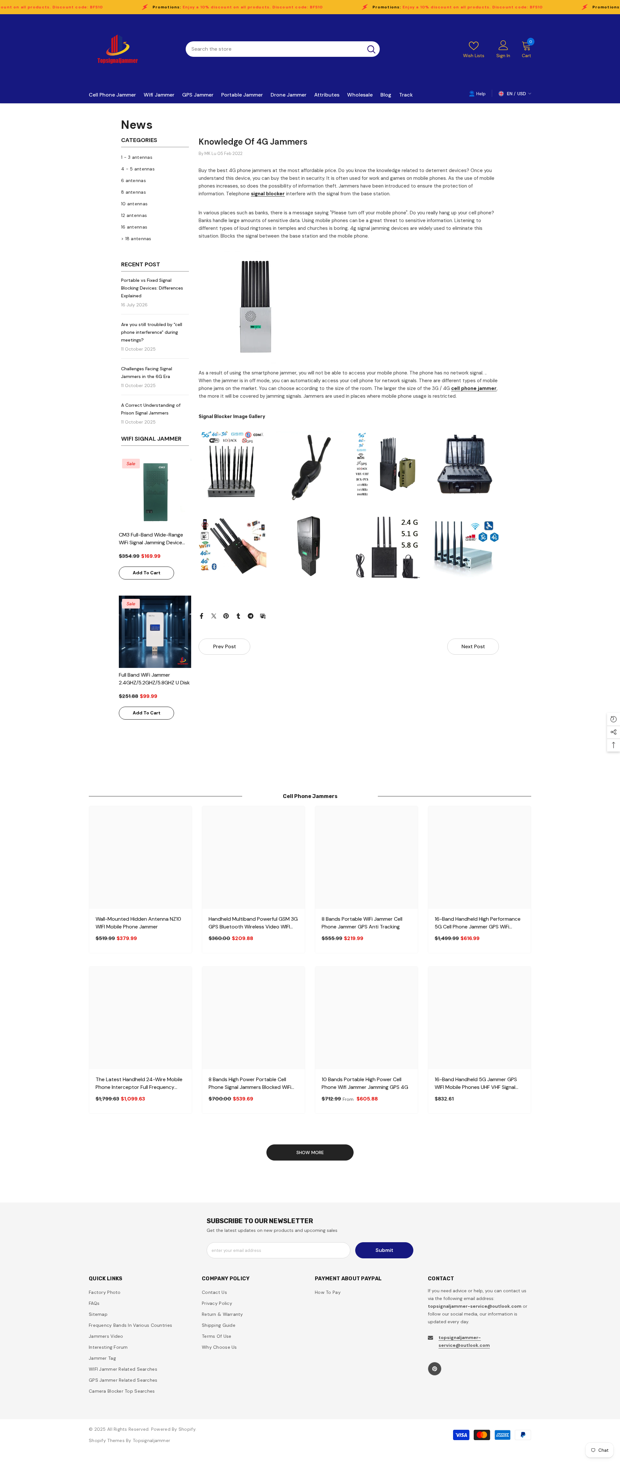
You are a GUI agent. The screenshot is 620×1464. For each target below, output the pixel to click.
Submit (384, 1250)
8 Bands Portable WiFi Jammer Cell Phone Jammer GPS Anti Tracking (362, 923)
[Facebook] (201, 616)
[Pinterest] (226, 616)
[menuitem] (155, 157)
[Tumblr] (238, 616)
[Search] (283, 49)
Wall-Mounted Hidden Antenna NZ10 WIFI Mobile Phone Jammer (138, 923)
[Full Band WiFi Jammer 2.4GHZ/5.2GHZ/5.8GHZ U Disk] (155, 632)
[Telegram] (250, 616)
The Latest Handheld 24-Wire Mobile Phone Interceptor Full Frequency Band (139, 1083)
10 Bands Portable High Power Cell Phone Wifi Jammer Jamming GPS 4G (365, 1083)
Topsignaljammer (151, 1440)
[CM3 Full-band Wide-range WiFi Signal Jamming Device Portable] (155, 492)
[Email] (263, 616)
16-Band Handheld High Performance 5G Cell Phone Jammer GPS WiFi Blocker (478, 923)
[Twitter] (214, 616)
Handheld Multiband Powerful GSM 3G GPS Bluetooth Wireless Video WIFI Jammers (253, 923)
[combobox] (274, 49)
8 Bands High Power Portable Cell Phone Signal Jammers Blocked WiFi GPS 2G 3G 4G (250, 1083)
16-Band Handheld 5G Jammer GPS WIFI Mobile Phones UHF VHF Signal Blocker (476, 1083)
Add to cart (146, 573)
